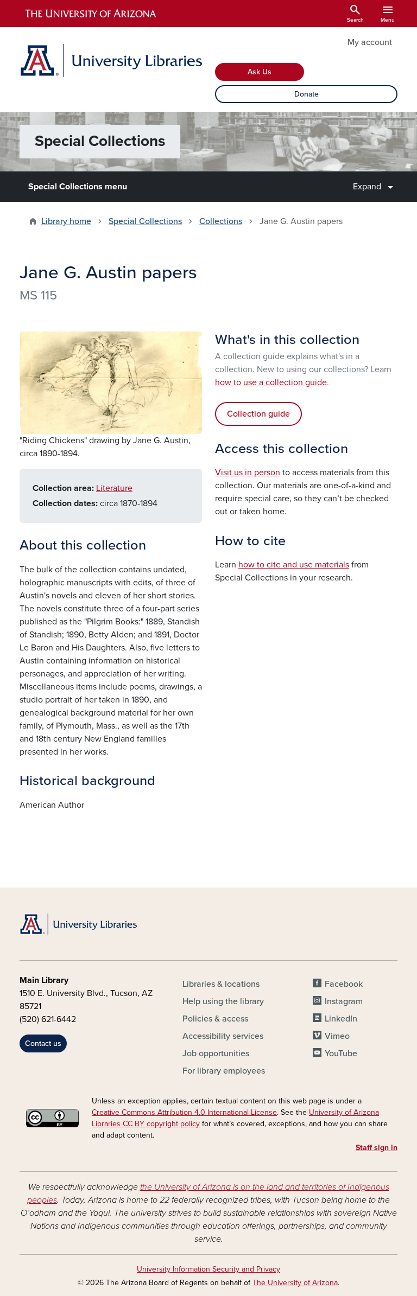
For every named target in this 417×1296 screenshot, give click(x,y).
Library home (66, 221)
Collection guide (258, 413)
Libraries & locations (221, 984)
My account (370, 42)
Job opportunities (215, 1053)
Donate (306, 94)
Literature (114, 488)
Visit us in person (247, 472)
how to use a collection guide (271, 382)
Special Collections (145, 221)
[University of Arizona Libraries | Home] (111, 60)
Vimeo (337, 1036)
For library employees (223, 1070)
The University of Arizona (295, 1282)
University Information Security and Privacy (208, 1269)
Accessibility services (222, 1036)
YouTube (341, 1053)
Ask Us (259, 71)
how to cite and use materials (293, 564)
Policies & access (215, 1018)
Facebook (344, 984)
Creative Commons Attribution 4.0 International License (184, 1112)
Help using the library (223, 1001)
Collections (220, 221)
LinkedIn (341, 1018)
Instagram (344, 1001)
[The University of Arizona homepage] (91, 13)
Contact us (43, 1043)
